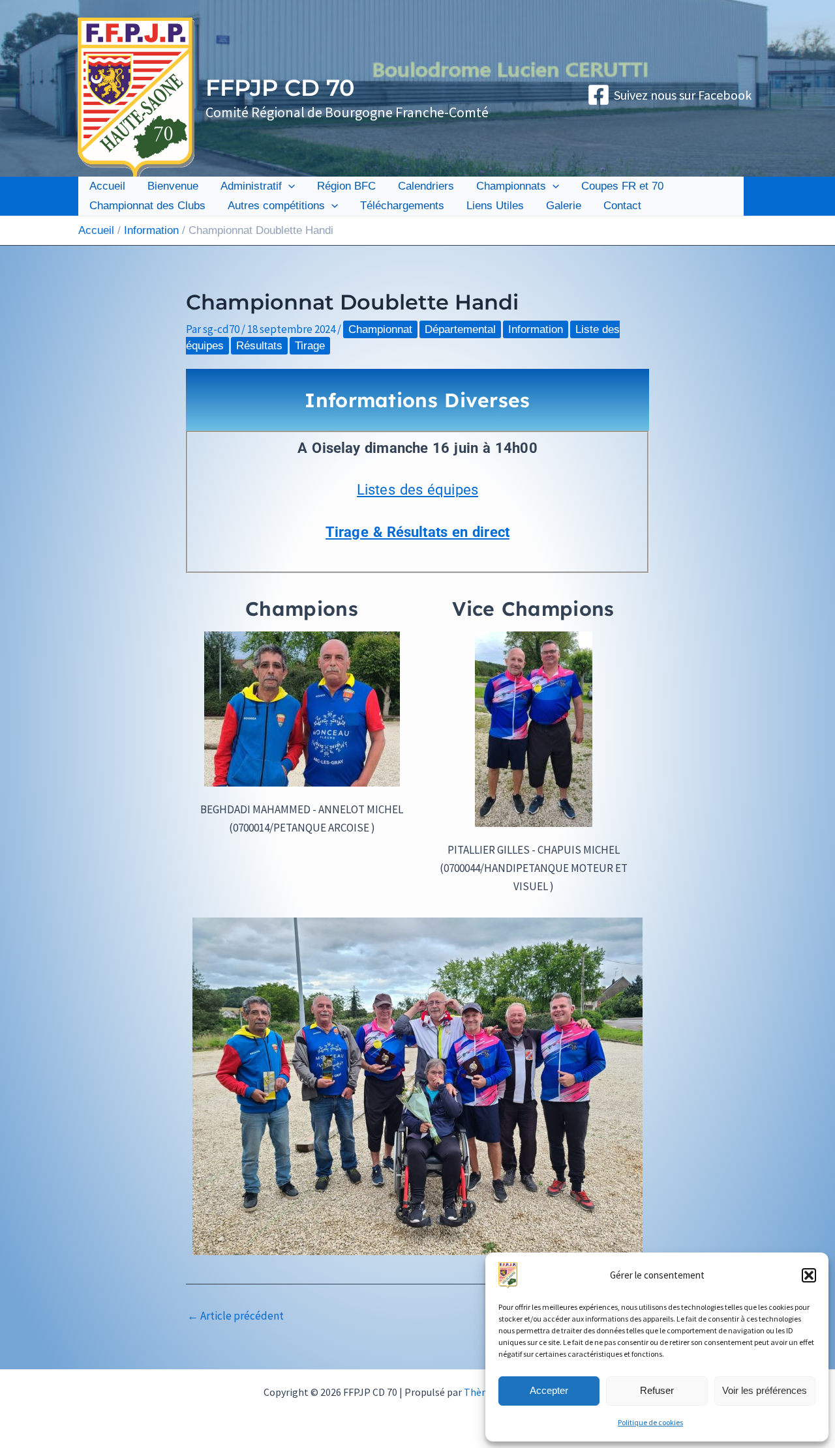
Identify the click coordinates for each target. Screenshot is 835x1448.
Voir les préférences (764, 1390)
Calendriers (426, 186)
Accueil (107, 186)
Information (535, 329)
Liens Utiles (495, 205)
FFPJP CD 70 (280, 88)
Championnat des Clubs (147, 205)
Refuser (657, 1390)
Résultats (259, 346)
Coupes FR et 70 (622, 186)
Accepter (549, 1390)
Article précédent (235, 1316)
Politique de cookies (650, 1422)
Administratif (251, 186)
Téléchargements (402, 205)
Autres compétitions (276, 205)
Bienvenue (172, 186)
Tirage (310, 346)
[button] (808, 1275)
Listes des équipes (417, 490)
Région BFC (346, 186)
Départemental (460, 329)
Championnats (511, 186)
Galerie (563, 205)
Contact (622, 205)
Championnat (380, 329)
